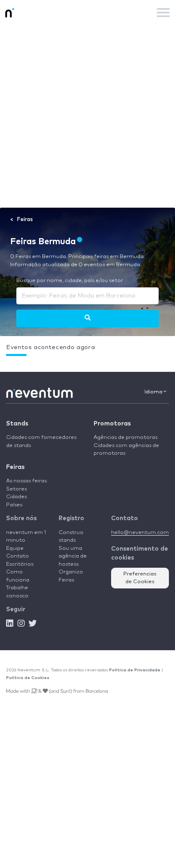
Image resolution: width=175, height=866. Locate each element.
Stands (17, 424)
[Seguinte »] (87, 318)
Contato (17, 556)
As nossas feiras (26, 481)
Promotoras (112, 424)
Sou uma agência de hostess (73, 556)
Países (14, 505)
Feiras (15, 467)
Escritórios (19, 564)
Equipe (15, 548)
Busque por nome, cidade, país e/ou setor (69, 280)
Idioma (154, 392)
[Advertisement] (87, 116)
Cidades (16, 496)
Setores (16, 489)
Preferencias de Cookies (140, 578)
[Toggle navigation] (163, 12)
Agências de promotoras (126, 437)
